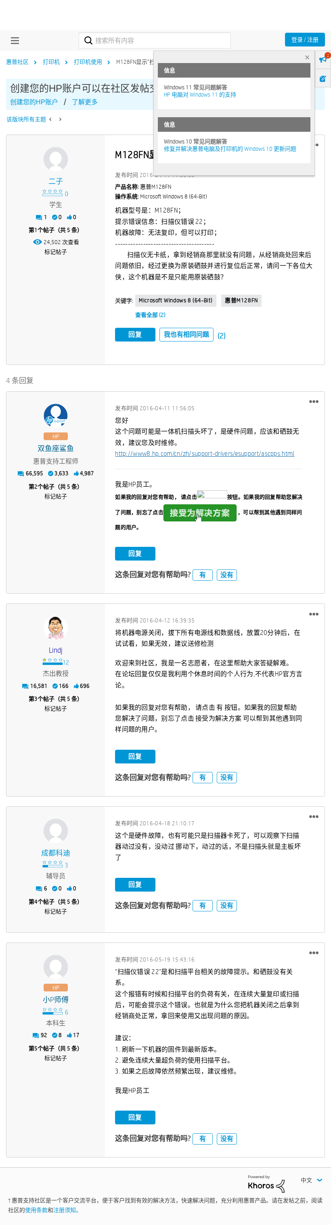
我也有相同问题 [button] (186, 334)
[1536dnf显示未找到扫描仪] (59, 119)
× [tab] (307, 57)
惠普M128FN (241, 300)
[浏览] (13, 40)
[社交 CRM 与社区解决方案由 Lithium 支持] (266, 1183)
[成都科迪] (56, 831)
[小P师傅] (56, 967)
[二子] (56, 159)
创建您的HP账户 (34, 102)
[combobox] (154, 40)
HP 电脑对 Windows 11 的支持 (200, 94)
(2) (222, 335)
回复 (135, 334)
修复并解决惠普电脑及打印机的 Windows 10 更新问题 (230, 148)
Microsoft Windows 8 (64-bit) (176, 300)
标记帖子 (55, 251)
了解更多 (85, 102)
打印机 (51, 61)
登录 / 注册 (304, 39)
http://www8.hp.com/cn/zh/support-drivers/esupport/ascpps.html (204, 453)
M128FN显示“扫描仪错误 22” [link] (151, 61)
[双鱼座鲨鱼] (56, 416)
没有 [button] (226, 575)
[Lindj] (56, 628)
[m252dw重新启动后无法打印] (51, 119)
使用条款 (36, 1210)
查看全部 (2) (150, 314)
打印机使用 (88, 61)
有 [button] (202, 575)
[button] (314, 401)
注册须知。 (67, 1210)
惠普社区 (17, 61)
